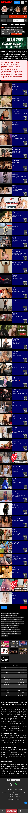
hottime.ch (7, 679)
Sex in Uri (18, 631)
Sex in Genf (4, 621)
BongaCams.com (21, 667)
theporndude (7, 677)
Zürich (6, 31)
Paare (21, 27)
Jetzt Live (7, 695)
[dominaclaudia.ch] (23, 651)
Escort (17, 27)
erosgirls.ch (21, 684)
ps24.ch (21, 677)
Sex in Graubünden (19, 621)
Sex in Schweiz (5, 613)
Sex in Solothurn (5, 627)
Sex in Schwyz (15, 629)
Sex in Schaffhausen (6, 629)
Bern (10, 31)
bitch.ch (21, 679)
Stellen (2, 31)
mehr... (20, 687)
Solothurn (18, 31)
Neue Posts (21, 692)
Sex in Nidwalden (5, 625)
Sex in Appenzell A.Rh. (17, 617)
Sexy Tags (20, 695)
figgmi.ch (7, 667)
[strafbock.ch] (14, 644)
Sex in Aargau (13, 615)
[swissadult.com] (14, 651)
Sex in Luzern (10, 623)
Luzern (2, 33)
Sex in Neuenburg (19, 623)
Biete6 (7, 692)
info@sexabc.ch (10, 789)
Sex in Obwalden (14, 625)
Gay (22, 29)
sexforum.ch (21, 670)
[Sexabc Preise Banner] (5, 659)
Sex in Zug (18, 633)
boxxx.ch (7, 675)
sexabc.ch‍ (17, 796)
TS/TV (18, 29)
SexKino (7, 690)
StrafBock (20, 690)
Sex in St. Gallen (14, 627)
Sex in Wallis (11, 633)
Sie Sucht (7, 27)
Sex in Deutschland (14, 613)
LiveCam (17, 2)
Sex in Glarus (11, 621)
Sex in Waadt (4, 633)
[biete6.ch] (5, 644)
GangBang (7, 29)
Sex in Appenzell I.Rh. (6, 617)
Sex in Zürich (4, 635)
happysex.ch (21, 682)
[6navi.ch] (5, 651)
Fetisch (3, 29)
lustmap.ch (7, 682)
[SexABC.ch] (6, 2)
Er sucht (13, 27)
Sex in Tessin (12, 631)
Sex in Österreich (5, 615)
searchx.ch (21, 672)
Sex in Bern (4, 619)
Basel (13, 31)
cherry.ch (7, 670)
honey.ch (21, 675)
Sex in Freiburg (18, 619)
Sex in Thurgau (4, 631)
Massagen (13, 29)
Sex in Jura (3, 623)
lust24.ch (7, 672)
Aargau (23, 31)
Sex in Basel (10, 619)
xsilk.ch (7, 687)
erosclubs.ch (7, 684)
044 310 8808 (18, 789)
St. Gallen (7, 33)
